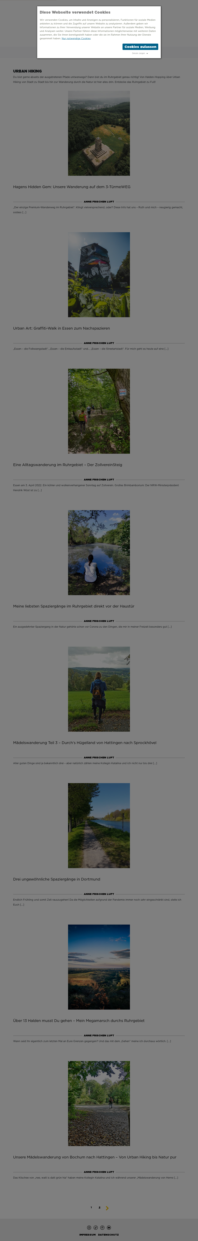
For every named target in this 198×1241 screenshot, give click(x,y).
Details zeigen (138, 53)
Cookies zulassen (140, 47)
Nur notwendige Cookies (76, 38)
